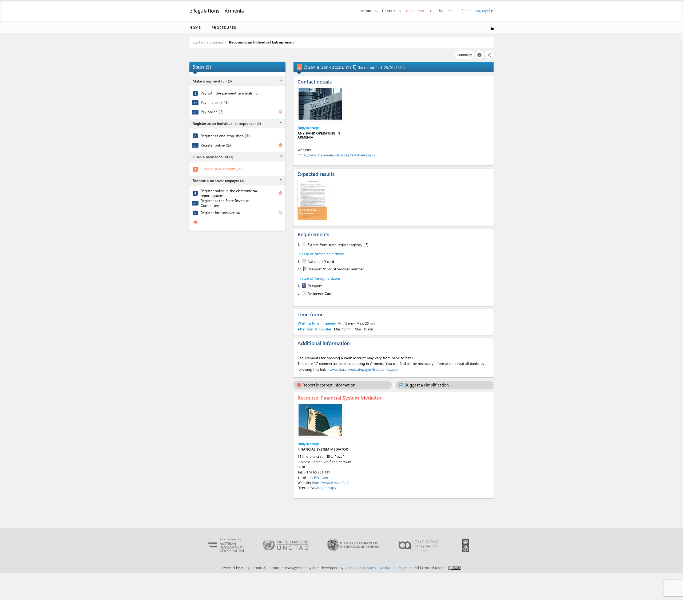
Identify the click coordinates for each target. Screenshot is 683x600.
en (450, 11)
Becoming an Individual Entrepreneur (261, 42)
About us (369, 11)
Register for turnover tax (220, 212)
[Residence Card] (304, 293)
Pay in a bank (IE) (215, 102)
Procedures (224, 27)
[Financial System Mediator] (320, 420)
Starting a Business (208, 42)
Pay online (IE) (212, 111)
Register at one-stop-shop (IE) (225, 135)
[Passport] (303, 285)
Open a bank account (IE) (221, 169)
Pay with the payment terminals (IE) (230, 93)
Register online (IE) (216, 145)
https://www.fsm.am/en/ (330, 482)
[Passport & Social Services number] (304, 268)
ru (432, 11)
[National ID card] (303, 261)
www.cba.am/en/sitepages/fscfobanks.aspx (363, 369)
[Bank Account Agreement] (312, 199)
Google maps (325, 487)
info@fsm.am (318, 477)
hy (441, 11)
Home (195, 27)
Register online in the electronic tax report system (229, 193)
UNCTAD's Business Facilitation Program (378, 568)
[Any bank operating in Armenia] (320, 104)
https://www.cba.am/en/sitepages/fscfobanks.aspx (336, 155)
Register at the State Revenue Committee (225, 203)
